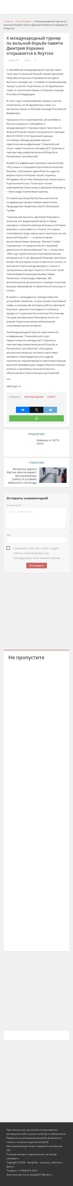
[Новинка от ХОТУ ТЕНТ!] (20, 446)
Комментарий (13, 505)
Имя (8, 534)
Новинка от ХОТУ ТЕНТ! (47, 442)
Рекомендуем (33, 397)
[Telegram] (50, 410)
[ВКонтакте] (23, 410)
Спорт (51, 397)
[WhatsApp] (36, 418)
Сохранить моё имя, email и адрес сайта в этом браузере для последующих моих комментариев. (37, 548)
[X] (36, 410)
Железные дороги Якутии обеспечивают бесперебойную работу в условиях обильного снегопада (22, 475)
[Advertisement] (36, 610)
